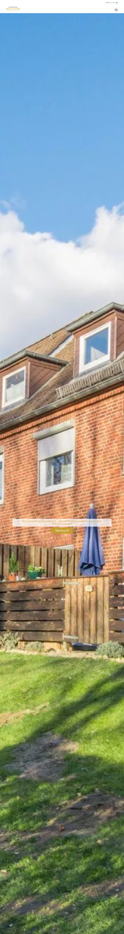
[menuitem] (115, 10)
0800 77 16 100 (110, 2)
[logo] (13, 9)
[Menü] (115, 10)
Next (120, 480)
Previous (4, 480)
